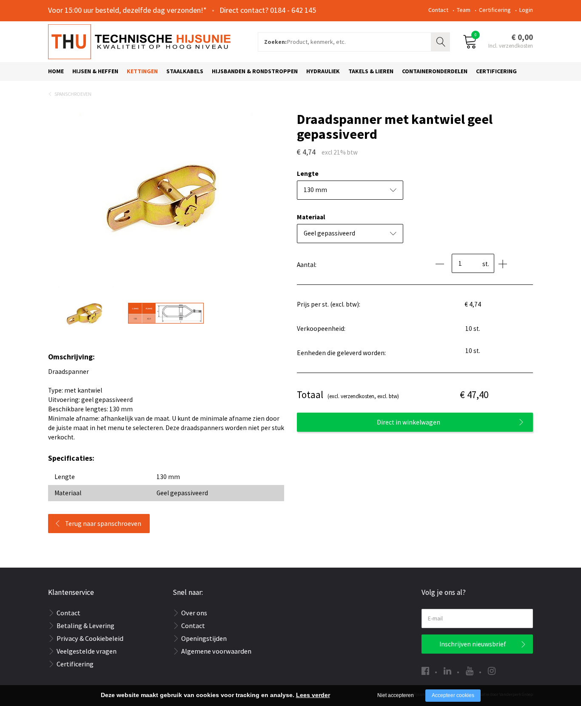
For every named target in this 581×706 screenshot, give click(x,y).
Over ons (194, 612)
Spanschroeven (72, 94)
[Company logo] (139, 41)
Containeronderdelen (434, 71)
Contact (438, 10)
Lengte (308, 173)
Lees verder (313, 695)
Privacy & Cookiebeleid (90, 638)
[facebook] (425, 671)
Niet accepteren (395, 695)
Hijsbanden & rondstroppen (255, 71)
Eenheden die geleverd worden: (341, 353)
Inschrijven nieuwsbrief (472, 644)
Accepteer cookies (453, 695)
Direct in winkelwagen (408, 422)
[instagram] (492, 671)
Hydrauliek (323, 71)
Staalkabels (184, 71)
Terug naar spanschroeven (103, 523)
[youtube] (469, 671)
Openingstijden (204, 638)
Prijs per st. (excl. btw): (328, 304)
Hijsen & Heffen (95, 71)
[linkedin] (447, 671)
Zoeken (441, 40)
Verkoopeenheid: (321, 328)
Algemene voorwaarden (216, 651)
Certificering (495, 10)
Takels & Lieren (370, 71)
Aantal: (306, 265)
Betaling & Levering (85, 625)
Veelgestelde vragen (87, 651)
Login (526, 10)
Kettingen (142, 71)
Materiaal (311, 217)
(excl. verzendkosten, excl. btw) (348, 394)
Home (56, 71)
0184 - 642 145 (293, 10)
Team (463, 10)
